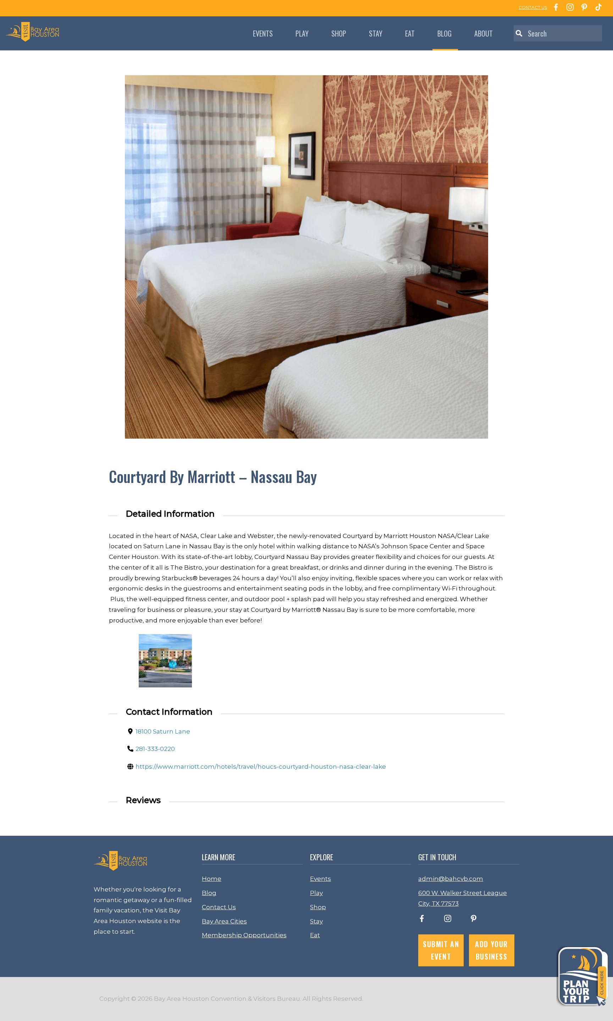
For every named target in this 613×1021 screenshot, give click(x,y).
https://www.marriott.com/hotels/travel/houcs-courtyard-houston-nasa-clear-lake (261, 766)
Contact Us (219, 907)
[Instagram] (568, 8)
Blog (444, 33)
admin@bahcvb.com (450, 878)
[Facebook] (554, 8)
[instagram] (447, 919)
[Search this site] (557, 33)
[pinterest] (473, 919)
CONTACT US (533, 7)
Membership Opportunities (244, 935)
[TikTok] (596, 8)
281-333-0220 (155, 748)
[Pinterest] (582, 8)
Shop (338, 33)
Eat (410, 33)
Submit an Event (441, 950)
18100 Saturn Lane (163, 731)
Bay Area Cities (224, 921)
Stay (375, 33)
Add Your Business (491, 950)
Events (263, 33)
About (483, 33)
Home (211, 878)
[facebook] (421, 919)
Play (302, 33)
